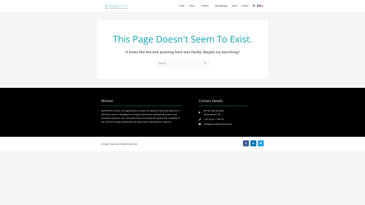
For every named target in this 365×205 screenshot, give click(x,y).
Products (205, 5)
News (234, 5)
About (192, 5)
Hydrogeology (221, 5)
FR (262, 5)
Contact (245, 5)
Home (181, 5)
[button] (254, 5)
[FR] (259, 6)
